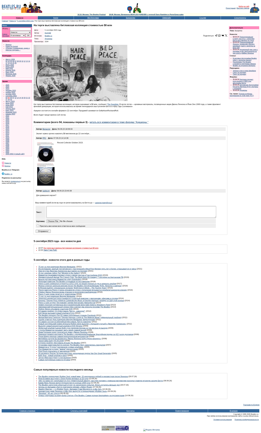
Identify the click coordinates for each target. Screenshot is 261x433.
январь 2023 (10, 114)
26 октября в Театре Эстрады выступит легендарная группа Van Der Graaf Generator (74, 353)
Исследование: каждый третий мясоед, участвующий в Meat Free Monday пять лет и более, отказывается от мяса (87, 269)
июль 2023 (10, 103)
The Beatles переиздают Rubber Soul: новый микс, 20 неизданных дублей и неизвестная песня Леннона (83, 376)
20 (25, 98)
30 (11, 99)
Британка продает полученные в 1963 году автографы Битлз (243, 81)
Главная (5, 21)
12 (25, 61)
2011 (7, 136)
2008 (7, 141)
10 (22, 61)
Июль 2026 (10, 65)
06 (13, 61)
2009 (7, 139)
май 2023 (9, 107)
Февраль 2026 (11, 74)
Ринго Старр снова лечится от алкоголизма (57, 294)
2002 (7, 152)
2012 (7, 134)
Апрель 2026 (10, 70)
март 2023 (9, 110)
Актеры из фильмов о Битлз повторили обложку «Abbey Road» (65, 387)
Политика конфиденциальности (247, 419)
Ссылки (203, 18)
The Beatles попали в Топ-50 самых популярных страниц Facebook (67, 315)
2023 (7, 89)
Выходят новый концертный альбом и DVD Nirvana (60, 326)
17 (6, 63)
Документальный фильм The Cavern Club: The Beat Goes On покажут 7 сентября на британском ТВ (80, 277)
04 (6, 98)
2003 (7, 150)
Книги (55, 18)
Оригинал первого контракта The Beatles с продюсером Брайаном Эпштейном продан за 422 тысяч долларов (85, 334)
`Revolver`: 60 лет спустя (49, 393)
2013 (7, 132)
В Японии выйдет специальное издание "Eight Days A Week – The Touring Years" (72, 288)
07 (15, 61)
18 (22, 98)
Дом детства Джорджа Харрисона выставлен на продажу (62, 271)
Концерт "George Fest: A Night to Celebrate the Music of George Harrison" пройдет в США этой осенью (81, 301)
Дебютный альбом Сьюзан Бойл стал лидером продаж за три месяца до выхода (73, 328)
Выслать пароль (243, 8)
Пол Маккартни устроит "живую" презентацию (58, 349)
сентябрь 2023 (11, 96)
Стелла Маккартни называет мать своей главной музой (62, 330)
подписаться (16, 181)
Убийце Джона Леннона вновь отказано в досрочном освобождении (67, 292)
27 (6, 99)
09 (20, 61)
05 (11, 61)
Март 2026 (10, 72)
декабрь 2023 (11, 90)
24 (13, 63)
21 (27, 98)
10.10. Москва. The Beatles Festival (91, 14)
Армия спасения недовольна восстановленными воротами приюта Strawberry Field (74, 305)
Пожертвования (182, 411)
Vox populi (5, 36)
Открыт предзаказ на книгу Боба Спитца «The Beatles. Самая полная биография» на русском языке (81, 396)
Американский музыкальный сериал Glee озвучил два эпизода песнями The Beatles (74, 307)
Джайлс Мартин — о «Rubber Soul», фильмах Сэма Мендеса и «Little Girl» (70, 389)
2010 (7, 137)
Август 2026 (10, 59)
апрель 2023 (10, 108)
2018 (7, 123)
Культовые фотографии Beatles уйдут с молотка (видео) (245, 59)
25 (15, 63)
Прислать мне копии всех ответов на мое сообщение (62, 226)
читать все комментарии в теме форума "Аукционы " (118, 122)
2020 (7, 119)
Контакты (130, 411)
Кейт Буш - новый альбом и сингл (52, 355)
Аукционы (48, 39)
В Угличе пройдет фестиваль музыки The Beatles (59, 343)
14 (29, 61)
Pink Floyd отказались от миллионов (53, 351)
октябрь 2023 (11, 94)
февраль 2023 (11, 112)
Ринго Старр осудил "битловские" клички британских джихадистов (66, 303)
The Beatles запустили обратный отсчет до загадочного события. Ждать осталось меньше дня (79, 385)
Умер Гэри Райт (50, 250)
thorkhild (48, 33)
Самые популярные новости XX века (54, 360)
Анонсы (8, 44)
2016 (7, 127)
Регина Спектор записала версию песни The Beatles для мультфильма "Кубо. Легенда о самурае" (80, 286)
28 (9, 99)
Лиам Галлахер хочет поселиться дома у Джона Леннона (62, 332)
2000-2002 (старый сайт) (15, 154)
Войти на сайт (244, 6)
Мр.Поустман (93, 18)
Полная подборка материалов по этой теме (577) (242, 94)
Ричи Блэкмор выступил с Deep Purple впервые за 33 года (63, 379)
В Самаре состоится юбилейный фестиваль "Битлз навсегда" (64, 322)
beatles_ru (8, 174)
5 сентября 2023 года (25, 21)
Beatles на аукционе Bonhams (244, 65)
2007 (7, 143)
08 (18, 61)
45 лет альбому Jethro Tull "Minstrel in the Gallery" (59, 273)
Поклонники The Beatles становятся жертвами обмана (244, 63)
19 (9, 63)
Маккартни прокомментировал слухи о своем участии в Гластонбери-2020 (70, 275)
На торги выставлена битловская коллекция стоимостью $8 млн (71, 248)
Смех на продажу (239, 72)
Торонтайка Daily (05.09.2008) (51, 341)
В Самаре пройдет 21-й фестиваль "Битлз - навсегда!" (61, 311)
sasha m (46, 191)
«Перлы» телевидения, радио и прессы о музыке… (18, 49)
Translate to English (251, 405)
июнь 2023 (10, 105)
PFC (44, 138)
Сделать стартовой (79, 411)
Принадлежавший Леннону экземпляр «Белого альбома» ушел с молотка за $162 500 (244, 45)
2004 (7, 148)
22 (29, 98)
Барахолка (130, 18)
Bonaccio (46, 129)
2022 (7, 116)
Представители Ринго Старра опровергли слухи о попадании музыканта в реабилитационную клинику (82, 290)
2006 (7, 145)
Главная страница (27, 411)
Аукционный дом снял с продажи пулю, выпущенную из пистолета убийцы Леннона (245, 51)
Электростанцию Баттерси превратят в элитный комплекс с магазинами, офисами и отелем (78, 298)
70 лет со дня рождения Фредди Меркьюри (57, 296)
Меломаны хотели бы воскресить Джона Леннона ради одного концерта (69, 339)
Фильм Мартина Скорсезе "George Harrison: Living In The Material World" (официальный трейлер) (80, 317)
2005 (7, 147)
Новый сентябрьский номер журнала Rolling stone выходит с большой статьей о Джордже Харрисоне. (82, 324)
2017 (7, 125)
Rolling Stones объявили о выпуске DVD (55, 309)
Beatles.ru (48, 36)
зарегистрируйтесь (103, 203)
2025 (7, 85)
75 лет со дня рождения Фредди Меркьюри (57, 267)
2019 (7, 121)
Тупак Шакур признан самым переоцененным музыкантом (63, 336)
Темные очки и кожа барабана (244, 71)
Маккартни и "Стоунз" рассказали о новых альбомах (61, 347)
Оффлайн (166, 18)
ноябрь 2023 (10, 92)
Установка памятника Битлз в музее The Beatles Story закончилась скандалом (71, 345)
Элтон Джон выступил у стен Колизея (54, 358)
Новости (19, 18)
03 (9, 61)
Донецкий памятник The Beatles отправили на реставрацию (64, 282)
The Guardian (113, 104)
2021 (7, 118)
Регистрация (230, 8)
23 (11, 63)
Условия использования (222, 419)
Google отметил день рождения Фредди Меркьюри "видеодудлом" (66, 320)
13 (27, 61)
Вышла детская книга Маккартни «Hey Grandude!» (60, 279)
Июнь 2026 (10, 66)
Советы (4, 34)
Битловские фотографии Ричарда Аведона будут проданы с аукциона (245, 86)
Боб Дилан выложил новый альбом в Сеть (56, 313)
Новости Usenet (12, 46)
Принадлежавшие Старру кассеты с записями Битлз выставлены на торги (243, 38)
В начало (234, 411)
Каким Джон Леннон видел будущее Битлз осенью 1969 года (64, 383)
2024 (7, 87)
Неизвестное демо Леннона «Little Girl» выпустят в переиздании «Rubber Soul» (72, 391)
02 (6, 61)
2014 (7, 130)
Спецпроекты (240, 18)
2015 (7, 128)
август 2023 (10, 101)
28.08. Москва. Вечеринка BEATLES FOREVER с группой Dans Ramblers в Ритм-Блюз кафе (146, 14)
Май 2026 (9, 68)
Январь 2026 (10, 76)
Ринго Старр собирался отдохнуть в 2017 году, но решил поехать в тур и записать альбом (77, 284)
